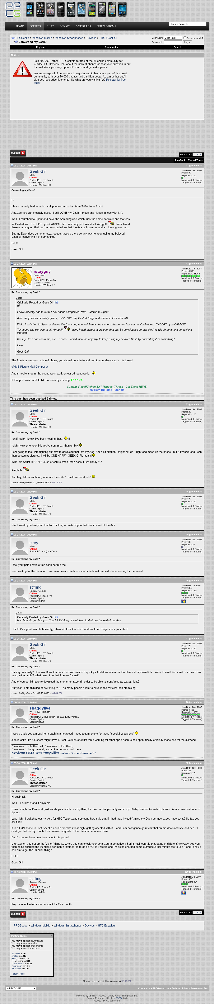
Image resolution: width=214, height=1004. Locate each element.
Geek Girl (37, 171)
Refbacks (16, 968)
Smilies (15, 956)
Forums (35, 26)
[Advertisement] (167, 88)
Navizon (18, 753)
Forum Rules (18, 973)
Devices (91, 37)
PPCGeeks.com (161, 988)
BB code (15, 953)
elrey (33, 543)
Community (111, 47)
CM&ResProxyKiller (42, 753)
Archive (176, 988)
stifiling (35, 587)
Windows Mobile (42, 37)
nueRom (64, 753)
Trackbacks (17, 963)
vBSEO (118, 998)
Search (177, 47)
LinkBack (180, 160)
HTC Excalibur (108, 37)
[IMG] (14, 958)
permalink (195, 165)
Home (20, 26)
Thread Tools (195, 160)
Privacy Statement (192, 988)
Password (157, 42)
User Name (157, 38)
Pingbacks (16, 966)
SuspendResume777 (83, 753)
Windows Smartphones (69, 37)
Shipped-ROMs (106, 26)
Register (40, 47)
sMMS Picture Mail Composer (29, 366)
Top (206, 988)
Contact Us (144, 988)
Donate (65, 26)
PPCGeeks (22, 37)
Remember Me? (195, 38)
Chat (50, 26)
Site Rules (83, 26)
